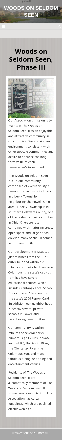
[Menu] (3, 26)
